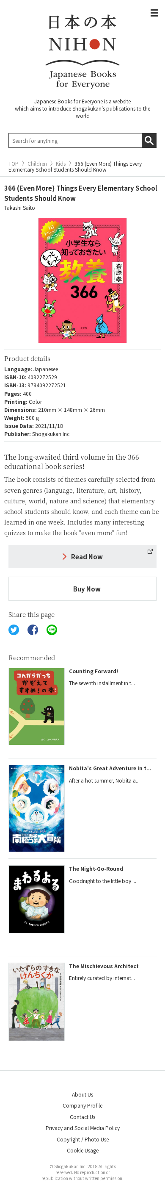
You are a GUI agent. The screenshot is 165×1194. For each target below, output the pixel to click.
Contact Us (82, 1116)
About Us (82, 1094)
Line (52, 630)
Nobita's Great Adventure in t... (110, 768)
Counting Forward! (93, 671)
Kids (61, 164)
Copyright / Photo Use (83, 1139)
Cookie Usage (83, 1150)
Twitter (13, 630)
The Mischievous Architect (104, 965)
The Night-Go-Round (96, 868)
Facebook (33, 630)
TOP (13, 164)
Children (37, 164)
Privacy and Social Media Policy (83, 1127)
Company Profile (82, 1105)
